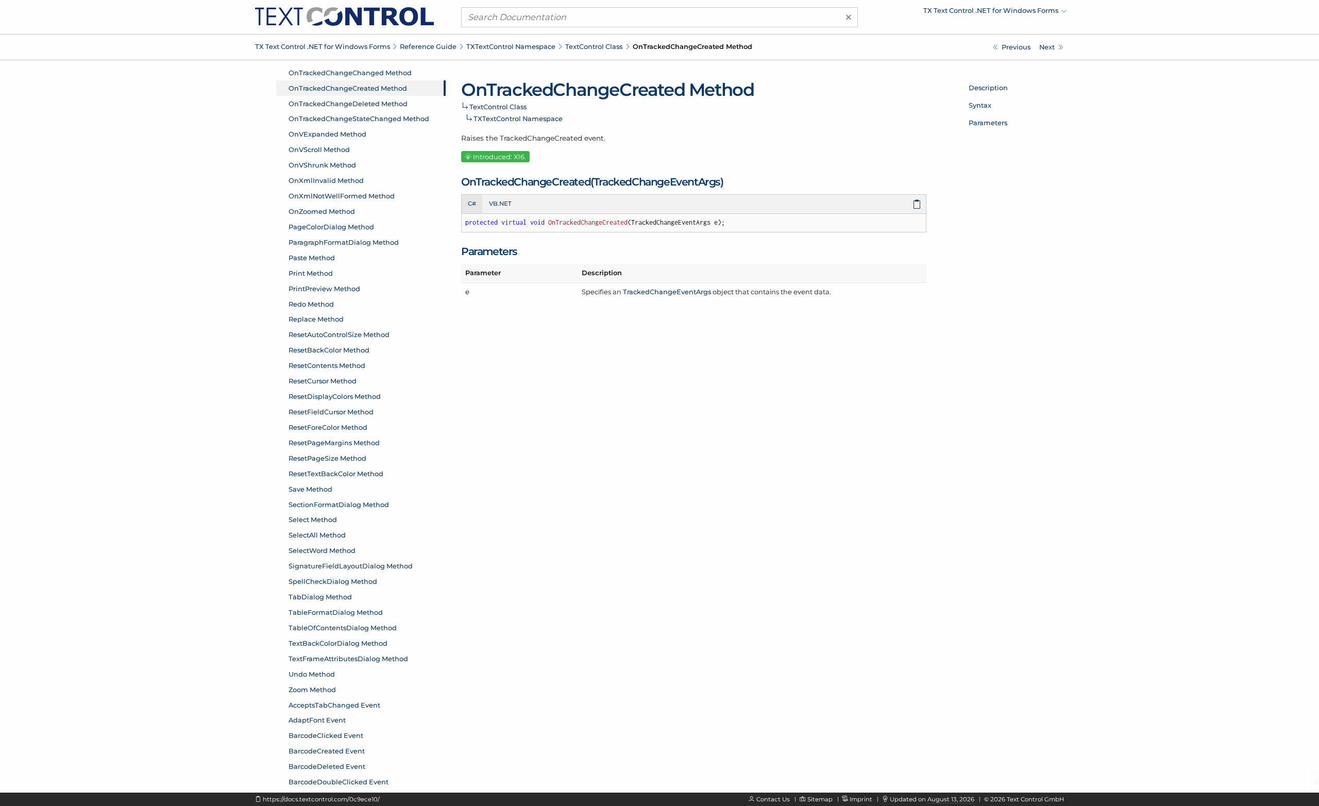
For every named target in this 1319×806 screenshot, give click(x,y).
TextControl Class (593, 46)
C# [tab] (472, 203)
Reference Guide (428, 46)
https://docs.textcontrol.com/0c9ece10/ (321, 799)
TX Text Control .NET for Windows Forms (322, 46)
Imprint (861, 799)
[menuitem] (976, 13)
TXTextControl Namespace (510, 46)
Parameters (988, 123)
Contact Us (773, 799)
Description (988, 87)
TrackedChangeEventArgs (667, 292)
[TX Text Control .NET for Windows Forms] (344, 16)
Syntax (980, 105)
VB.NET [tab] (500, 203)
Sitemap (820, 799)
